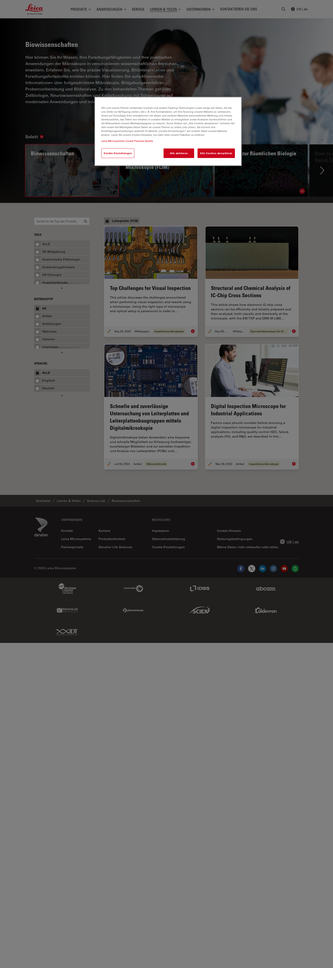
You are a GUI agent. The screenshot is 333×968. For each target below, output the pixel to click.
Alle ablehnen (179, 153)
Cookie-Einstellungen (118, 153)
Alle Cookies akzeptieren (216, 153)
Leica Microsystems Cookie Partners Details (127, 141)
